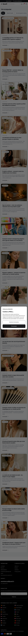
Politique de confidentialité (8, 309)
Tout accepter (14, 326)
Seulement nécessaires (14, 322)
